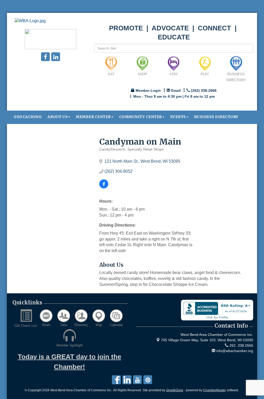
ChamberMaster (214, 390)
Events (178, 116)
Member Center (93, 116)
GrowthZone (174, 390)
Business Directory (216, 116)
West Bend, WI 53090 (207, 340)
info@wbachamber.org (234, 351)
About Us (57, 116)
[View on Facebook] (103, 187)
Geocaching (28, 116)
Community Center (140, 116)
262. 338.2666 (240, 345)
